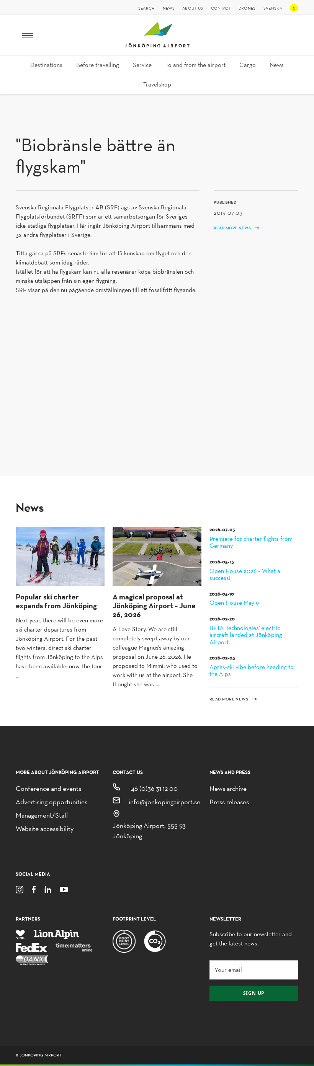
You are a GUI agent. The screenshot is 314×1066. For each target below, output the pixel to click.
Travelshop (157, 84)
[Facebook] (34, 889)
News (169, 8)
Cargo (247, 65)
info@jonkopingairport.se (164, 801)
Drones (247, 8)
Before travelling (97, 65)
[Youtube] (64, 889)
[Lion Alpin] (56, 934)
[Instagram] (19, 889)
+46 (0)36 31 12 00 (153, 788)
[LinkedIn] (48, 889)
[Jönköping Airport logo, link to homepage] (157, 45)
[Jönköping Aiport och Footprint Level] (155, 941)
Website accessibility (45, 828)
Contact (221, 8)
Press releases (229, 801)
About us (192, 8)
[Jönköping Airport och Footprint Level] (124, 941)
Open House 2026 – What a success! (244, 570)
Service (142, 65)
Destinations (46, 65)
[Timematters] (74, 947)
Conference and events (48, 788)
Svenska (272, 8)
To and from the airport (195, 65)
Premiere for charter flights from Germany (251, 538)
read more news (233, 227)
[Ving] (20, 934)
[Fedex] (31, 947)
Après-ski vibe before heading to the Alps (251, 666)
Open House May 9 (234, 599)
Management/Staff (42, 815)
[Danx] (32, 960)
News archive (228, 788)
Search (146, 8)
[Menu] (27, 35)
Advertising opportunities (51, 801)
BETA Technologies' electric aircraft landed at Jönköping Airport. (245, 631)
